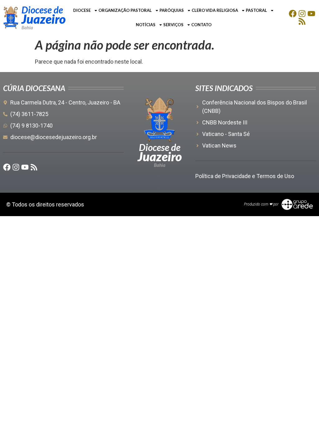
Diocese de (42, 9)
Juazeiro (43, 19)
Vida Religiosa (222, 10)
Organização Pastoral (125, 10)
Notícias (145, 24)
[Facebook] (293, 13)
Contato (201, 24)
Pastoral (256, 10)
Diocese (82, 10)
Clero (198, 10)
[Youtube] (311, 13)
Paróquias (172, 10)
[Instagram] (302, 13)
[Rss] (302, 21)
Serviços (173, 24)
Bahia (27, 27)
